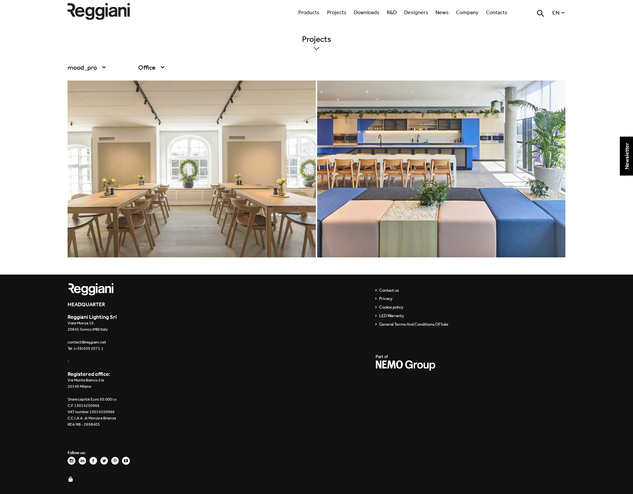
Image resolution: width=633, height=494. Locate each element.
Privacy (386, 298)
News (442, 12)
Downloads (366, 12)
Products (308, 12)
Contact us (389, 290)
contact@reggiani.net (87, 342)
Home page (105, 11)
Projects (337, 12)
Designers (416, 12)
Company (467, 12)
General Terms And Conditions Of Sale (413, 324)
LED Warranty (391, 315)
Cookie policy (391, 307)
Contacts (496, 12)
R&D (392, 12)
